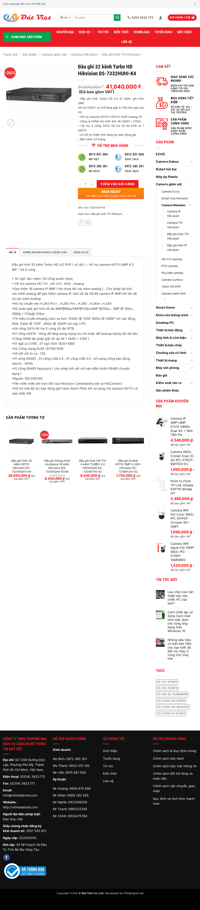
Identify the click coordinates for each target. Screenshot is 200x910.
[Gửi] (117, 17)
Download (142, 32)
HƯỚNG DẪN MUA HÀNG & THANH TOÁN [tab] (45, 252)
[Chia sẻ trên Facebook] (81, 222)
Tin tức (103, 32)
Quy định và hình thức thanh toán (174, 801)
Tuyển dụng (163, 32)
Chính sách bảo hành (168, 758)
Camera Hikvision (84, 54)
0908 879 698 (80, 788)
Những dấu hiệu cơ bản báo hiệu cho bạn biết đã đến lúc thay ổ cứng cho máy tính (179, 649)
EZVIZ (160, 154)
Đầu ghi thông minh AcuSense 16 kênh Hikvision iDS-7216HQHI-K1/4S (57, 466)
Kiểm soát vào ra (168, 383)
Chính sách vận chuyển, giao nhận (174, 788)
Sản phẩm (29, 54)
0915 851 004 (75, 772)
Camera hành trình (174, 293)
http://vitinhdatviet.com (20, 807)
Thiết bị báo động (169, 330)
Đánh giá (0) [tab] (81, 252)
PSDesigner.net (134, 893)
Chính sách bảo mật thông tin (175, 766)
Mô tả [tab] (12, 252)
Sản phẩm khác (167, 390)
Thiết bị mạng (166, 360)
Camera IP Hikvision (174, 214)
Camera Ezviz (170, 191)
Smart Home (165, 307)
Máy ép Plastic (167, 177)
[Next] (144, 457)
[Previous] (6, 457)
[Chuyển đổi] (191, 161)
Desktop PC (165, 323)
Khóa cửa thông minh (172, 315)
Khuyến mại (65, 32)
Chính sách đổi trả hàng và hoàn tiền (173, 776)
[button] (160, 17)
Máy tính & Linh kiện (171, 338)
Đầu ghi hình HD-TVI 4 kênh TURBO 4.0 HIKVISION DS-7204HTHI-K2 (92, 466)
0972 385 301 (76, 759)
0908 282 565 (78, 795)
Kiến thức (121, 32)
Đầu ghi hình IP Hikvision (177, 247)
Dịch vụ (84, 32)
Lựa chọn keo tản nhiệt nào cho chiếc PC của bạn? (180, 597)
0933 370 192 (79, 766)
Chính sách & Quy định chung (174, 751)
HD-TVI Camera (172, 259)
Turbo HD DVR (171, 286)
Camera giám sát (54, 54)
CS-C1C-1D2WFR (167, 688)
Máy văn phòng (167, 368)
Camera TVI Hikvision (175, 225)
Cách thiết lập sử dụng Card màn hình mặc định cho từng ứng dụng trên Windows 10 (180, 621)
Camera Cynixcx (172, 279)
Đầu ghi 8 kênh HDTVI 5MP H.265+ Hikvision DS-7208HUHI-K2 (128, 466)
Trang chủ (10, 54)
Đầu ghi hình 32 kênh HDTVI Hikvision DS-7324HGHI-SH (21, 466)
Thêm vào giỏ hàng (117, 184)
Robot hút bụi (166, 169)
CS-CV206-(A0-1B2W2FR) (173, 707)
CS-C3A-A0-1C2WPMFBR (172, 694)
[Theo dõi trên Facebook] (195, 4)
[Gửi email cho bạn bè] (88, 222)
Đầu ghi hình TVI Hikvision (121, 54)
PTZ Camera (170, 266)
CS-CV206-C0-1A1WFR (171, 713)
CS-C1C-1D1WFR (167, 681)
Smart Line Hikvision (175, 198)
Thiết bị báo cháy (169, 345)
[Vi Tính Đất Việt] (27, 17)
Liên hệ (126, 42)
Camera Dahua (167, 161)
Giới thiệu (184, 32)
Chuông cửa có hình (171, 353)
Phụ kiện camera (172, 272)
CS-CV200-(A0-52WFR (171, 700)
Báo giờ (161, 375)
